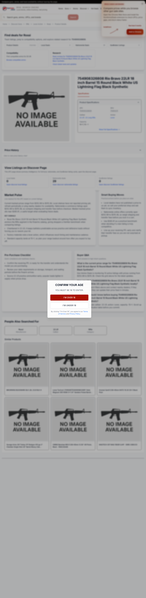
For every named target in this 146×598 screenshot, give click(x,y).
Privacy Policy (75, 314)
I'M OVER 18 (69, 297)
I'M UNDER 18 (69, 305)
